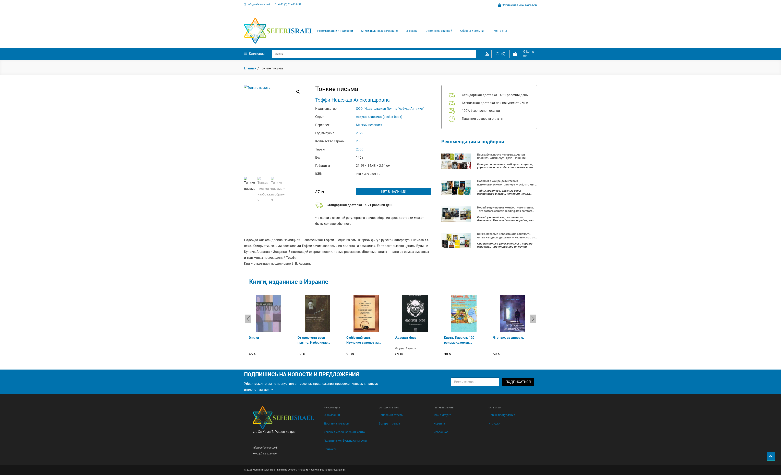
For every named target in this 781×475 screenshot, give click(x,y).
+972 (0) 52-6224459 (289, 4)
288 (358, 141)
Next (533, 319)
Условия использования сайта (344, 432)
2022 (359, 133)
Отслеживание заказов (519, 5)
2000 (359, 149)
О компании (332, 415)
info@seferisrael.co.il (259, 4)
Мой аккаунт (442, 415)
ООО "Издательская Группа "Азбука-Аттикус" (390, 109)
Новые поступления (502, 415)
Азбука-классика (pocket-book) (379, 117)
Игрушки (412, 30)
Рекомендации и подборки (335, 30)
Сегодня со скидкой (439, 30)
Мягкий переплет (369, 125)
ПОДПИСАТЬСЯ (518, 382)
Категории (257, 54)
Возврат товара (389, 423)
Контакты (500, 30)
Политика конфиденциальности (345, 440)
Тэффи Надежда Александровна (352, 100)
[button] (298, 91)
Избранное (441, 432)
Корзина (439, 423)
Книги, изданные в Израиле (379, 30)
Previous (248, 319)
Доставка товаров (336, 423)
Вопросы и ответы (391, 415)
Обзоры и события (472, 30)
